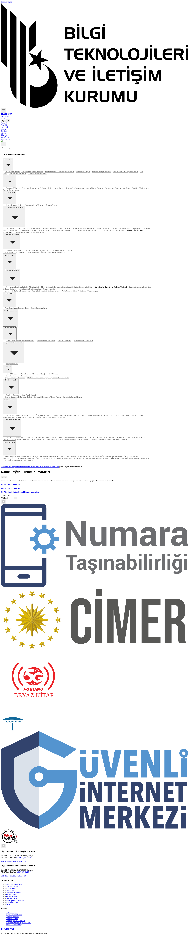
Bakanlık (4, 125)
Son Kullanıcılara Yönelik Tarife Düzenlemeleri (22, 287)
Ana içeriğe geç (6, 2)
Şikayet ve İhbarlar (12, 376)
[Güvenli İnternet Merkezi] (94, 828)
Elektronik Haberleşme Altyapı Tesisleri (47, 397)
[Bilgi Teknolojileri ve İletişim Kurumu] (94, 107)
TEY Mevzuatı (53, 374)
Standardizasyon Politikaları (83, 341)
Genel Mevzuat (12, 374)
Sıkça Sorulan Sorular (13, 925)
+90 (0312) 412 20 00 (23, 858)
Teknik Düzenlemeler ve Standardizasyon (20, 341)
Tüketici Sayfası (12, 913)
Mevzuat (4, 129)
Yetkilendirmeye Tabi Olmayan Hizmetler (59, 172)
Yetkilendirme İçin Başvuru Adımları (125, 172)
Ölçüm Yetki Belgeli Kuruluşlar (23, 458)
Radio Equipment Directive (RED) (33, 374)
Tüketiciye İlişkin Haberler (15, 921)
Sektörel (4, 131)
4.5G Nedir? (10, 888)
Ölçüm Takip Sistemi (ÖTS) (45, 458)
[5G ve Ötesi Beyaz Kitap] (33, 715)
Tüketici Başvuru (12, 886)
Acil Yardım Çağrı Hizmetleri (15, 252)
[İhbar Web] (9, 843)
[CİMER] (94, 650)
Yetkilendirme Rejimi (83, 172)
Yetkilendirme (22, 467)
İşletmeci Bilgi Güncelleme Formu (53, 252)
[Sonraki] (3, 846)
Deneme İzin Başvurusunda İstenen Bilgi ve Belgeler (84, 188)
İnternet (3, 133)
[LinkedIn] (6, 114)
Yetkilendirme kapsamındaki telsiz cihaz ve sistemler (106, 437)
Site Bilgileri (10, 890)
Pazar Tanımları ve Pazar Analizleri (17, 308)
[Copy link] (15, 498)
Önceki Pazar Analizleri (39, 308)
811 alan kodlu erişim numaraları (86, 230)
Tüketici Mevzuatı (12, 917)
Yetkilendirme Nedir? (12, 172)
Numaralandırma (33, 467)
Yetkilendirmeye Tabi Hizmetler (32, 172)
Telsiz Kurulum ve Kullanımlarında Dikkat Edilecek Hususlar (67, 439)
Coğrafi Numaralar (49, 228)
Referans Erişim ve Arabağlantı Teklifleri (62, 291)
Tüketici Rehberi (12, 919)
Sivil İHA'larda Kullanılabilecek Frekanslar (50, 417)
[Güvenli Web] (12, 730)
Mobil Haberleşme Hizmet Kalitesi (69, 458)
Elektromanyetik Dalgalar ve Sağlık (18, 923)
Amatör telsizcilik (38, 439)
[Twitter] (4, 114)
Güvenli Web (11, 894)
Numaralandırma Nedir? (14, 205)
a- (2, 477)
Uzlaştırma (82, 291)
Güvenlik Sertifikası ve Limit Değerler (62, 456)
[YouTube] (11, 114)
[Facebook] (2, 114)
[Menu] (3, 110)
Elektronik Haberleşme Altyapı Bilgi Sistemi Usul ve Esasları (48, 378)
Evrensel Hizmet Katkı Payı (37, 174)
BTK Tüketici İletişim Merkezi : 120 (13, 861)
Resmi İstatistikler (12, 902)
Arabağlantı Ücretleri (39, 291)
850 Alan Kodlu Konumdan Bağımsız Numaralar (77, 228)
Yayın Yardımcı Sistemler (20, 439)
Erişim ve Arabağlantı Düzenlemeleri (17, 291)
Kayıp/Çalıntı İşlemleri (14, 915)
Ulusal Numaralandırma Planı (49, 467)
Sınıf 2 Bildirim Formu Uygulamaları (59, 415)
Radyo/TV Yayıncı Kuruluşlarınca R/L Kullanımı (91, 415)
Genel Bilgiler (10, 415)
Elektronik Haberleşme (9, 467)
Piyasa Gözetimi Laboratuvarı (15, 378)
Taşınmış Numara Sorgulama (62, 250)
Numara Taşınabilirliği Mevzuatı (37, 250)
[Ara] (8, 120)
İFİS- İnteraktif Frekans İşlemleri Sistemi (125, 458)
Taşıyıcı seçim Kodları (28, 230)
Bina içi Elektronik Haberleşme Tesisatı (18, 397)
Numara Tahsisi (51, 205)
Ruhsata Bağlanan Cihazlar (72, 397)
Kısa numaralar (44, 230)
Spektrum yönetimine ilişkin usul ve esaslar (41, 437)
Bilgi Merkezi (5, 139)
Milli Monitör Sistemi (40, 456)
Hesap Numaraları (33, 252)
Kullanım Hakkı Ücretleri (17, 174)
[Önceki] (3, 501)
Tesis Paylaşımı (93, 291)
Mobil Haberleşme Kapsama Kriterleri (96, 458)
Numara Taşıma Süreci (14, 250)
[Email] (13, 498)
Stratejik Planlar (11, 898)
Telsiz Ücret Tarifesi (38, 415)
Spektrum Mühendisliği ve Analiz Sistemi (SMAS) (109, 439)
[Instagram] (8, 114)
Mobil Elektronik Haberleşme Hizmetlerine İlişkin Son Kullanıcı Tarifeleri (66, 287)
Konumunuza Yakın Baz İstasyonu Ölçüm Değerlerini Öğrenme (100, 456)
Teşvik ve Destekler (12, 395)
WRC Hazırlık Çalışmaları (15, 437)
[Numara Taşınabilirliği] (94, 586)
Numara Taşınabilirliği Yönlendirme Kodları (30, 232)
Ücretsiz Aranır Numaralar (62, 230)
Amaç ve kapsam (12, 364)
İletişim (8, 904)
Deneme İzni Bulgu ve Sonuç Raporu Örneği (121, 188)
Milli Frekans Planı (22, 415)
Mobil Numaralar (103, 228)
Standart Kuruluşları (64, 341)
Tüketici (4, 135)
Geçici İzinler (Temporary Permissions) (123, 415)
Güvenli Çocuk (11, 896)
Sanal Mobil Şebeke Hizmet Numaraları (126, 228)
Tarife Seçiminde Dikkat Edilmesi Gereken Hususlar (37, 289)
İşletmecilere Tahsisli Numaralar (29, 228)
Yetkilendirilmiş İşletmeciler (101, 172)
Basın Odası (5, 137)
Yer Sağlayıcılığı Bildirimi (15, 892)
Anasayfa (4, 123)
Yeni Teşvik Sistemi (29, 395)
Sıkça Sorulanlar (27, 376)
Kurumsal (4, 127)
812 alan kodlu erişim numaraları (112, 230)
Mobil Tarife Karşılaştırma (15, 900)
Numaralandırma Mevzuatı (34, 205)
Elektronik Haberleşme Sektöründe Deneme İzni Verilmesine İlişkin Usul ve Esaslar (35, 188)
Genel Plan (10, 228)
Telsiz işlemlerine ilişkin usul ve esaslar (72, 437)
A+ (6, 477)
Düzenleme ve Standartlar (46, 341)
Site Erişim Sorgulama (14, 884)
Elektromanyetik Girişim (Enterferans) (18, 456)
